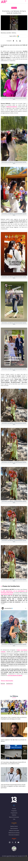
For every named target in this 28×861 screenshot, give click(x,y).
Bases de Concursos (14, 817)
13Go (14, 819)
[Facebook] (15, 842)
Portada (14, 808)
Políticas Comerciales (14, 830)
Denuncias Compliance (14, 834)
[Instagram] (9, 842)
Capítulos (14, 815)
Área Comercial (14, 828)
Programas (14, 810)
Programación (14, 812)
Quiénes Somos (14, 826)
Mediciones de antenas (14, 832)
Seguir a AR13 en (13, 36)
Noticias (3, 683)
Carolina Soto (9, 683)
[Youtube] (18, 842)
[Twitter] (12, 842)
